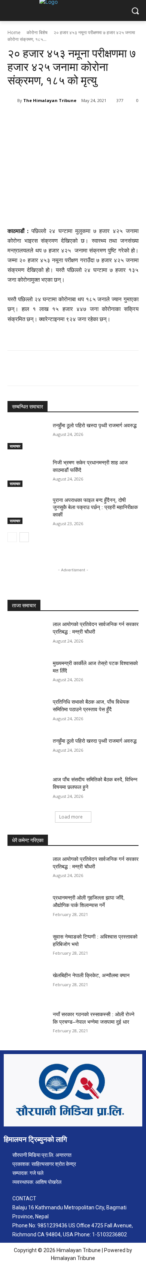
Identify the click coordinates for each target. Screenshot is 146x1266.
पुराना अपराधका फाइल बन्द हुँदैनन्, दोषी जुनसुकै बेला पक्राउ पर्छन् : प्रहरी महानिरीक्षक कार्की (95, 507)
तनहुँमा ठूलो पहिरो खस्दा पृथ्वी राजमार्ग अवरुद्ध (95, 425)
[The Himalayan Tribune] (12, 100)
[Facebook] (38, 119)
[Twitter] (55, 119)
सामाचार (15, 446)
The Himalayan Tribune (49, 100)
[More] (108, 119)
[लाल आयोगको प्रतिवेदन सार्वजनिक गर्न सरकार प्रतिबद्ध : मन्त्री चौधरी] (27, 635)
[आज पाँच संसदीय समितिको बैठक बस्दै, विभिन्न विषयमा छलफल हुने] (27, 790)
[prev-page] (12, 537)
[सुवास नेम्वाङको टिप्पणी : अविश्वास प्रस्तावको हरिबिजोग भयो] (27, 947)
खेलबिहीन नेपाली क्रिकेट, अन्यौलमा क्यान (91, 975)
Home (14, 32)
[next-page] (24, 537)
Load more (71, 817)
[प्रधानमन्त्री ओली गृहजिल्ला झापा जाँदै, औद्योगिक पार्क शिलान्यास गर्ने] (27, 908)
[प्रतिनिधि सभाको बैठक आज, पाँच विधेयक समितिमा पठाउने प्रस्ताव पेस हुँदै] (27, 712)
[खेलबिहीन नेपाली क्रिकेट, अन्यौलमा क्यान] (27, 986)
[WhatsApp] (90, 119)
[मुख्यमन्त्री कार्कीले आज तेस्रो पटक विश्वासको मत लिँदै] (27, 674)
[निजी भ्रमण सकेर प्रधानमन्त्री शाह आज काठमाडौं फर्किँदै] (27, 473)
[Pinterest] (73, 119)
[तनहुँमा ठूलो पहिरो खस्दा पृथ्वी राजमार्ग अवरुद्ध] (27, 436)
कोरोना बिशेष (37, 32)
